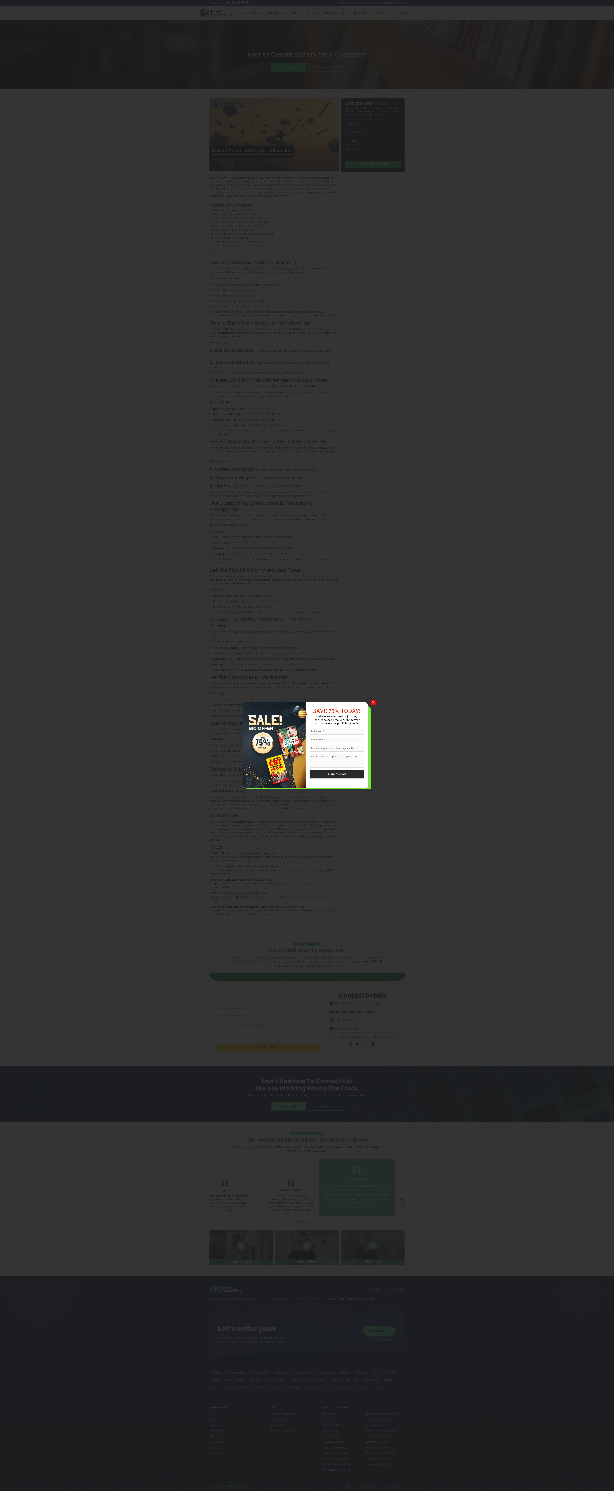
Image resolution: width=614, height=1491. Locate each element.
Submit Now (337, 774)
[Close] (373, 702)
